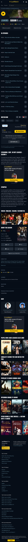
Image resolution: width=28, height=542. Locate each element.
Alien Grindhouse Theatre (7, 516)
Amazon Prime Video (6, 485)
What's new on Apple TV (7, 500)
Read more (3, 265)
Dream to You (5, 473)
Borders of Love (5, 459)
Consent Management (18, 445)
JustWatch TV (5, 490)
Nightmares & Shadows (6, 461)
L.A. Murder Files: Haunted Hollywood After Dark (12, 518)
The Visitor (4, 514)
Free (17, 120)
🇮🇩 (23, 117)
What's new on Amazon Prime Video (9, 499)
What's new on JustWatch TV (8, 504)
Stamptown (4, 512)
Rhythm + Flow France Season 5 (8, 532)
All (3, 120)
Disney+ (3, 489)
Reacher (3, 469)
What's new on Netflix (6, 497)
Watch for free (17, 28)
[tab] (14, 37)
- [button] (10, 37)
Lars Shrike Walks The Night (7, 511)
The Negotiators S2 (6, 530)
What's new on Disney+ (7, 502)
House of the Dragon (6, 477)
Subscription (10, 120)
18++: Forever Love (6, 457)
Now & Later (4, 463)
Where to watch (6, 28)
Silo (2, 475)
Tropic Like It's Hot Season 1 (7, 526)
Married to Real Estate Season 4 (8, 528)
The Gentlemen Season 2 (7, 524)
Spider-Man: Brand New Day (8, 455)
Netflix (3, 483)
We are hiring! (5, 447)
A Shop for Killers (5, 471)
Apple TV (4, 487)
